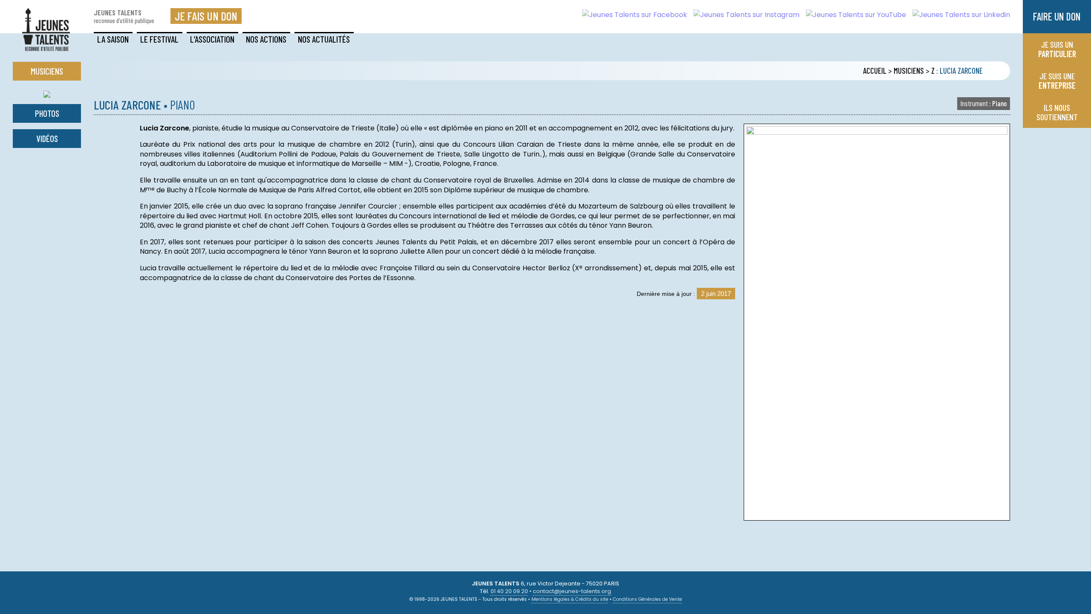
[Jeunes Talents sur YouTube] (852, 15)
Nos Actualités (324, 39)
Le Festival (159, 39)
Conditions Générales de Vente (647, 599)
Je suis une (1057, 80)
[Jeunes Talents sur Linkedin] (958, 15)
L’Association (212, 39)
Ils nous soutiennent (1057, 112)
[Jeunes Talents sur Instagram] (743, 15)
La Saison (113, 39)
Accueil (874, 70)
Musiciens (909, 70)
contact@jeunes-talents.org (572, 591)
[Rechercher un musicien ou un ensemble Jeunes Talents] (47, 92)
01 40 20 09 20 (509, 591)
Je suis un (1057, 49)
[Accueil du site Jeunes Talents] (46, 46)
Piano (984, 103)
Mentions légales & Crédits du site (569, 599)
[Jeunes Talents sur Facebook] (631, 15)
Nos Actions (266, 39)
